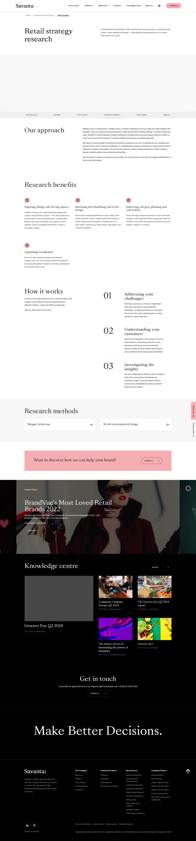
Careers (78, 779)
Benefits (57, 115)
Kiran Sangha (116, 609)
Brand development (133, 775)
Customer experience (134, 785)
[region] (160, 5)
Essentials (105, 779)
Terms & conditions (83, 824)
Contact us (174, 6)
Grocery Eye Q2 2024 (43, 626)
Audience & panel (133, 810)
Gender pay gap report (160, 786)
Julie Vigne (40, 631)
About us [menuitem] (149, 6)
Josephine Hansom (118, 655)
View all (155, 567)
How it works (82, 115)
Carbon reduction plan (159, 782)
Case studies (141, 115)
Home (28, 15)
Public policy (131, 800)
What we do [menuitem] (103, 6)
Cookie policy (98, 824)
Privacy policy (111, 824)
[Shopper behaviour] (91, 424)
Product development (134, 796)
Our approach (31, 115)
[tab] (31, 115)
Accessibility (156, 779)
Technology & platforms (135, 813)
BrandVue (104, 775)
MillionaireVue (106, 782)
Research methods (112, 115)
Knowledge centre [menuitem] (134, 6)
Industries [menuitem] (88, 6)
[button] (10, 521)
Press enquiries (81, 786)
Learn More (32, 530)
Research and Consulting (44, 15)
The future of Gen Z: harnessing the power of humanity (113, 647)
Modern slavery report (160, 790)
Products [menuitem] (117, 6)
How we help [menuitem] (73, 6)
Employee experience (134, 789)
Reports (166, 115)
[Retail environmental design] (167, 424)
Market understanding (134, 792)
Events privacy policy (159, 793)
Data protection (157, 775)
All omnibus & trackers (109, 786)
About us (78, 775)
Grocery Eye (145, 644)
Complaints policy (126, 824)
